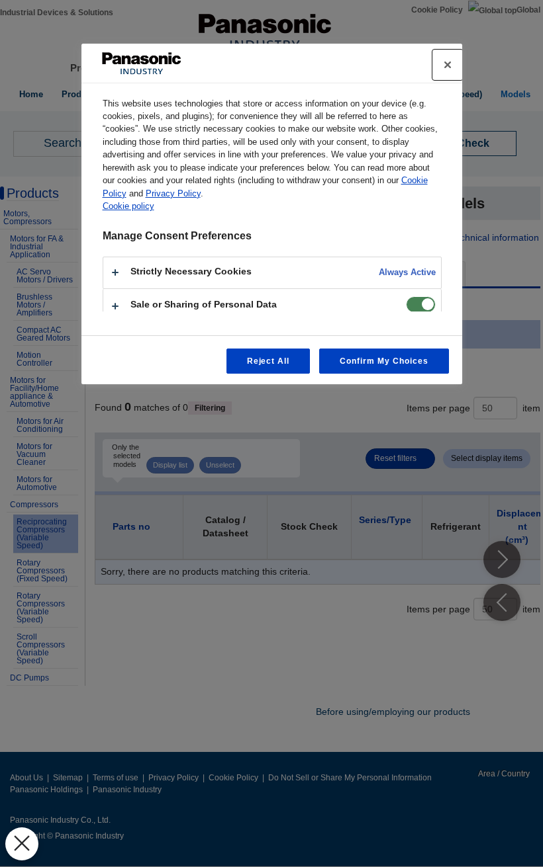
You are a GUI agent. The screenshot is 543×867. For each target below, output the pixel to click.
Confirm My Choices (384, 361)
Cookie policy (128, 206)
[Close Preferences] (21, 843)
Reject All (268, 361)
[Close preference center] (447, 64)
